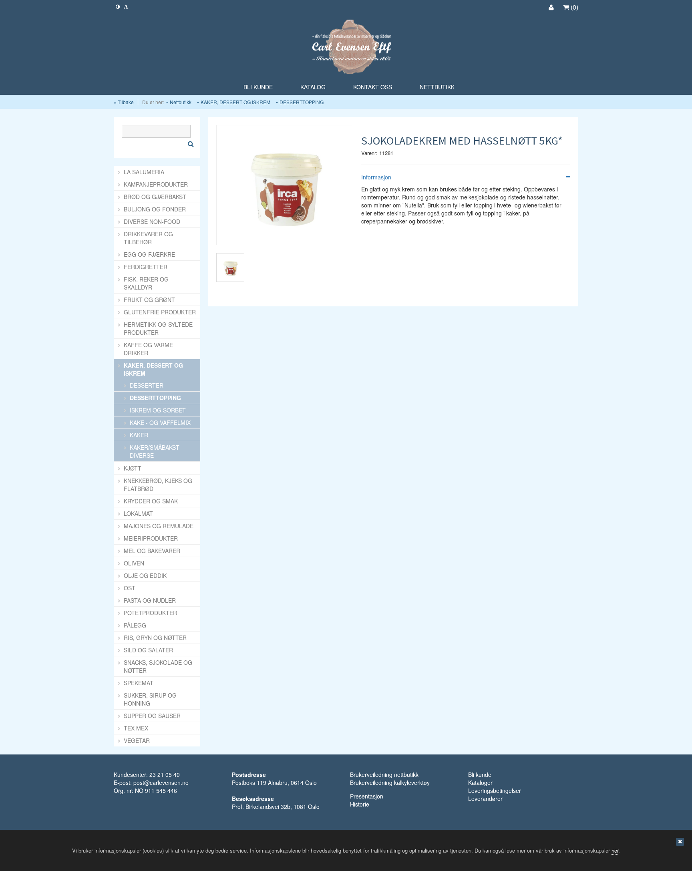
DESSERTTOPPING (302, 102)
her (615, 850)
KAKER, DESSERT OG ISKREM (235, 102)
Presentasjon (366, 796)
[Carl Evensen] (346, 47)
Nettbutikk (180, 102)
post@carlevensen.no (161, 782)
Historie (359, 804)
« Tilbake (124, 102)
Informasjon (376, 177)
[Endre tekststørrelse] (126, 6)
